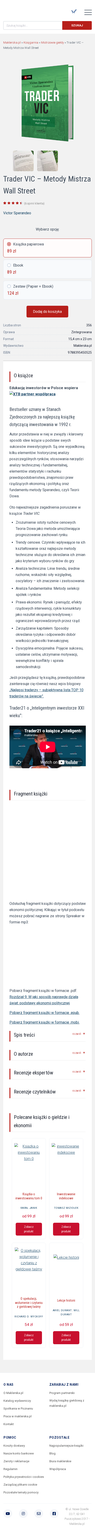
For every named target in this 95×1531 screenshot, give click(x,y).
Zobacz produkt (28, 1229)
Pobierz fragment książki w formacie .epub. (44, 1013)
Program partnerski (62, 1393)
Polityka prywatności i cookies (23, 1477)
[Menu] (88, 12)
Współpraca (57, 1469)
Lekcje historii (66, 1300)
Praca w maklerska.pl (17, 1416)
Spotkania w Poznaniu (18, 1408)
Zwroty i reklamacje (16, 1461)
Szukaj (77, 25)
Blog (52, 1453)
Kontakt (8, 1424)
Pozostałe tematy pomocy (21, 1492)
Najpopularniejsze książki (66, 1445)
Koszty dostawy (14, 1445)
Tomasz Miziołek (66, 1207)
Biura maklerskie (60, 1461)
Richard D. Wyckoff (29, 1316)
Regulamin (10, 1469)
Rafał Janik (28, 1207)
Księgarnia (31, 42)
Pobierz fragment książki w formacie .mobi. (44, 1022)
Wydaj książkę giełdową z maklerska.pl (66, 1403)
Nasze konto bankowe (18, 1453)
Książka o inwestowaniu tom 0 (28, 1196)
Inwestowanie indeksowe (66, 1196)
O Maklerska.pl (13, 1393)
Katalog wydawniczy (17, 1400)
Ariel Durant (62, 1310)
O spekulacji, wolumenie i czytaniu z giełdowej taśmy (28, 1302)
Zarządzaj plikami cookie (20, 1484)
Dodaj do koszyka (47, 311)
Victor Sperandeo (17, 213)
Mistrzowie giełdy (52, 42)
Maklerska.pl (19, 9)
